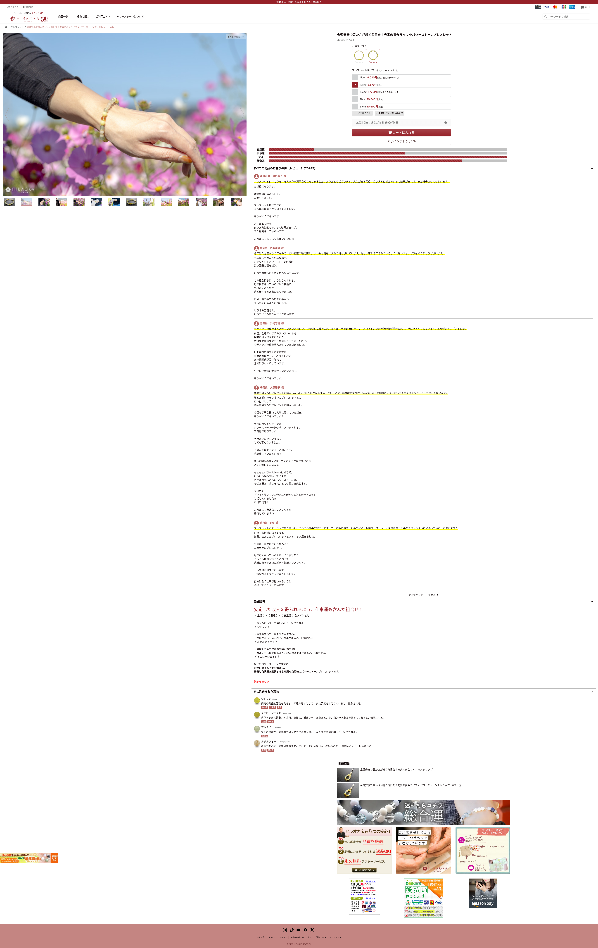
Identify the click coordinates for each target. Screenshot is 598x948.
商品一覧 (63, 16)
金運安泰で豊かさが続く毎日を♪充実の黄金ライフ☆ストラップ (396, 769)
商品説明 (259, 601)
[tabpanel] (124, 114)
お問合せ (14, 7)
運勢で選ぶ (83, 16)
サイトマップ (335, 937)
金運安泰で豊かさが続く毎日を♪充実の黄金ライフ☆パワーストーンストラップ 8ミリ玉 (410, 785)
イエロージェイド (271, 713)
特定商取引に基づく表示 (301, 937)
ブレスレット (17, 27)
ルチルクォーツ (270, 741)
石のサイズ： (359, 46)
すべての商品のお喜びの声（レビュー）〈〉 (285, 168)
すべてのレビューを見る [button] (422, 595)
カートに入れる (403, 133)
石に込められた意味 (266, 691)
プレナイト (267, 727)
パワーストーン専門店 (28, 13)
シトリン (266, 698)
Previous (7, 114)
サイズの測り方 (361, 113)
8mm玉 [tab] (373, 62)
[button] (445, 122)
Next (242, 114)
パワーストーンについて (130, 16)
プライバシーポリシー (277, 937)
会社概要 (260, 937)
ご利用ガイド (103, 16)
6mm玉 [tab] (359, 62)
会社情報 (29, 7)
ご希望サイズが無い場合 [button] (388, 113)
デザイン (401, 141)
